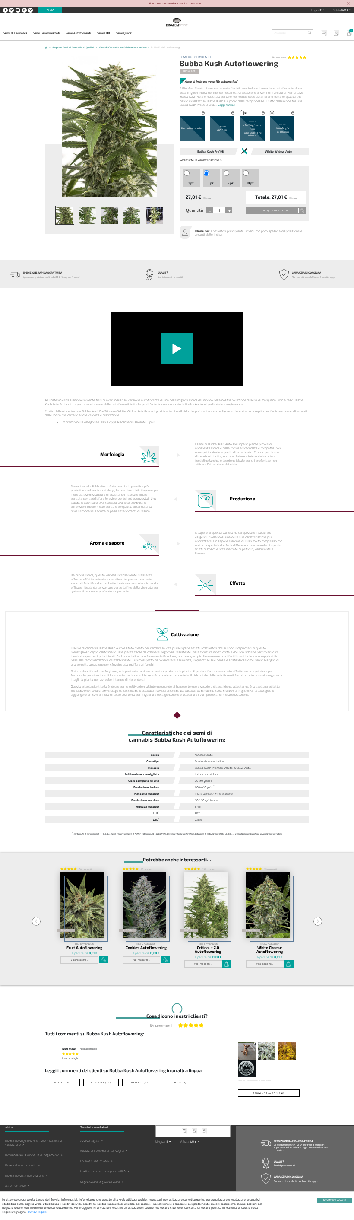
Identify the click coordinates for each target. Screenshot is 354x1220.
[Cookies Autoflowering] (145, 905)
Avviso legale (89, 1140)
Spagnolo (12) (101, 1082)
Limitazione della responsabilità (103, 1171)
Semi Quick (124, 33)
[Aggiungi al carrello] (103, 959)
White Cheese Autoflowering (269, 950)
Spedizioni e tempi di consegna (102, 1150)
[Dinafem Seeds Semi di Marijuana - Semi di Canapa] (46, 48)
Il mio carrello (347, 33)
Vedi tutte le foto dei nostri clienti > (255, 1080)
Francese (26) (140, 1082)
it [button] (320, 9)
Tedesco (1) (178, 1082)
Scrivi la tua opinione (268, 1093)
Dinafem (189, 71)
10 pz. (251, 183)
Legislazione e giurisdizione (100, 1181)
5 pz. (231, 183)
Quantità (194, 210)
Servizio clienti (322, 33)
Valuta (337, 9)
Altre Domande (15, 1185)
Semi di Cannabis (15, 33)
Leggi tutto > (227, 104)
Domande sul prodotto (20, 1165)
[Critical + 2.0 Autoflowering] (206, 905)
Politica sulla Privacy (94, 1161)
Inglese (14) (62, 1082)
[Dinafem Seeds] (177, 22)
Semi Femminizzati (46, 33)
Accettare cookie (334, 1199)
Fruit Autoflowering (84, 947)
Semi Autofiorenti (78, 33)
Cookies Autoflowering (146, 947)
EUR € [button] (345, 9)
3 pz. (211, 183)
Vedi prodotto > (79, 960)
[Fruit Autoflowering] (82, 905)
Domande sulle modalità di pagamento (32, 1154)
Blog (50, 10)
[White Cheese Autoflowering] (268, 905)
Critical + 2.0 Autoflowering (208, 950)
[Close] (348, 4)
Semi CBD (103, 33)
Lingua (314, 9)
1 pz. (191, 183)
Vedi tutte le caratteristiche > (201, 160)
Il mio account (335, 33)
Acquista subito (275, 210)
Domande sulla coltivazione (24, 1175)
